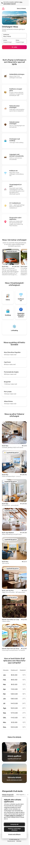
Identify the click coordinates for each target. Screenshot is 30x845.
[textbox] (8, 42)
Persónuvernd (11, 841)
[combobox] (14, 36)
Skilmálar (18, 841)
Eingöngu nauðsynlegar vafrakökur (14, 829)
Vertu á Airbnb (21, 8)
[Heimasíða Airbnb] (3, 8)
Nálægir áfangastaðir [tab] (8, 794)
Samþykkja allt (14, 824)
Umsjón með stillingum (14, 834)
